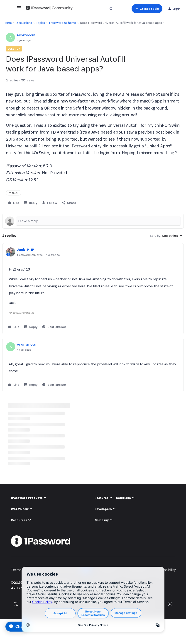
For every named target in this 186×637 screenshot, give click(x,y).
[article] (93, 288)
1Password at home (62, 23)
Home (8, 23)
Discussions (24, 23)
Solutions (124, 498)
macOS (13, 193)
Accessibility (166, 569)
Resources (19, 520)
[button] (19, 9)
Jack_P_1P (25, 249)
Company (102, 520)
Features (102, 498)
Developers (104, 509)
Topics (40, 23)
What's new (20, 509)
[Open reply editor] (93, 221)
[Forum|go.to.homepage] (49, 9)
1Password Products (27, 498)
